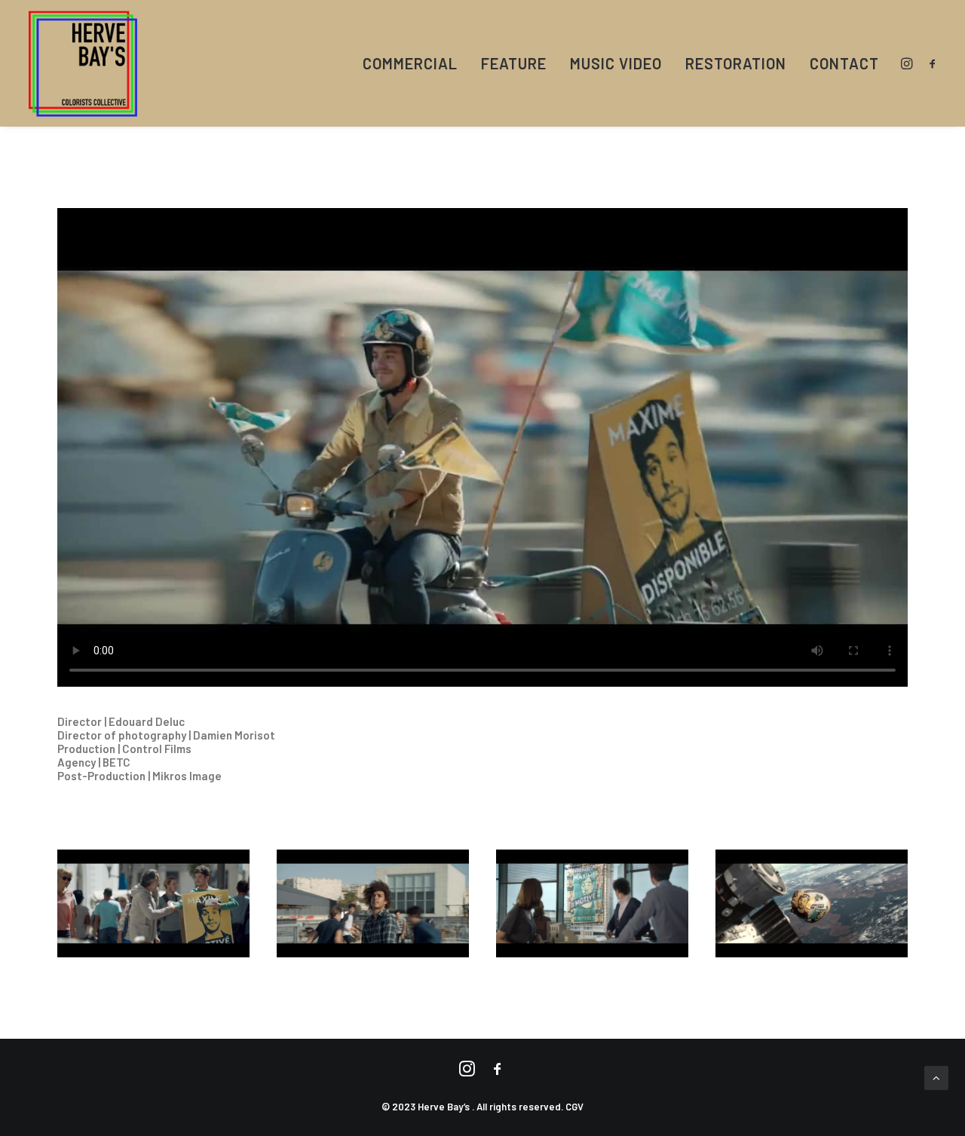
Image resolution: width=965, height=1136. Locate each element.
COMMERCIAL (410, 63)
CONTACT (844, 63)
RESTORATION (735, 63)
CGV (574, 1107)
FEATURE (514, 63)
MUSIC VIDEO (616, 63)
